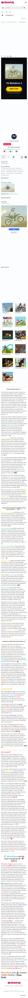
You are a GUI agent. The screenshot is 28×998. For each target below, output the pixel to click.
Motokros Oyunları (14, 141)
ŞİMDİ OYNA (14, 89)
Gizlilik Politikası (18, 986)
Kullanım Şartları (9, 986)
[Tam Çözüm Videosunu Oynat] (8, 188)
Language (23, 996)
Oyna (14, 229)
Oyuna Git (14, 232)
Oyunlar (23, 18)
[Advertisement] (14, 39)
